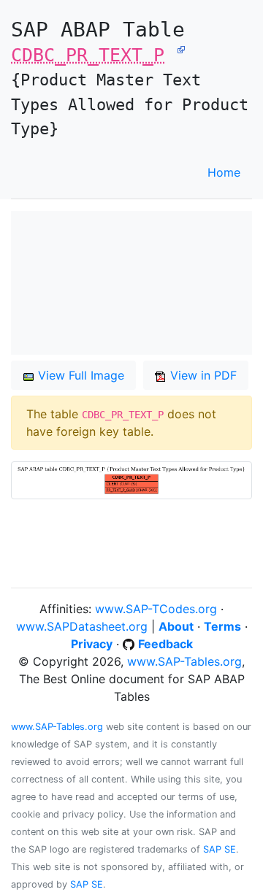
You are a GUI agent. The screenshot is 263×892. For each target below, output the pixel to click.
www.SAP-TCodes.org (156, 608)
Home (223, 172)
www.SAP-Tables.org (184, 661)
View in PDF (202, 375)
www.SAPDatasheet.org (82, 626)
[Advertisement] (131, 283)
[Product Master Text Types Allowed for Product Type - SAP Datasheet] (181, 48)
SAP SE (219, 849)
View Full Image (79, 375)
